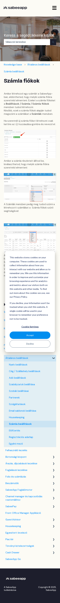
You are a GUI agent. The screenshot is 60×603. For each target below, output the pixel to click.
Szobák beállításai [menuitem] (19, 391)
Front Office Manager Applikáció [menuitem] (23, 513)
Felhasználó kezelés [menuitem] (16, 450)
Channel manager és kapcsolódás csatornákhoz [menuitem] (23, 498)
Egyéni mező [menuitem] (16, 443)
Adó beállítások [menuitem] (17, 377)
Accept (30, 335)
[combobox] (27, 42)
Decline (30, 343)
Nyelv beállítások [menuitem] (18, 364)
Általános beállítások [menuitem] (16, 358)
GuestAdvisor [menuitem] (13, 519)
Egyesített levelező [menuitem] (16, 532)
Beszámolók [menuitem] (12, 483)
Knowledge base (13, 64)
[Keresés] (53, 42)
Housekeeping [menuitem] (16, 417)
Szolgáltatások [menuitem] (17, 404)
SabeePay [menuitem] (10, 506)
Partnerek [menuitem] (14, 397)
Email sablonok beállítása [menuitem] (22, 410)
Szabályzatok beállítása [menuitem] (22, 384)
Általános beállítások (38, 64)
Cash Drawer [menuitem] (12, 552)
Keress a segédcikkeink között (29, 35)
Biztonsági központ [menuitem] (16, 457)
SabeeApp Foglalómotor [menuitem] (18, 489)
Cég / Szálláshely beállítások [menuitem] (24, 371)
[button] (53, 358)
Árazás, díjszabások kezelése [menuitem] (21, 463)
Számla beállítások (14, 71)
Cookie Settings (30, 326)
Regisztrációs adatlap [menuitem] (21, 437)
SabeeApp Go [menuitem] (13, 559)
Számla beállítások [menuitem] (20, 424)
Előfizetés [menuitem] (14, 430)
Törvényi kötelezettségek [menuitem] (19, 546)
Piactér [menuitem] (9, 539)
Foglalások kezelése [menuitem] (16, 470)
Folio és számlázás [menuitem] (15, 476)
